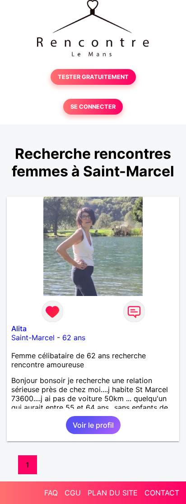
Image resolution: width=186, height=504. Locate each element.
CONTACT (161, 492)
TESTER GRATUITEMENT (93, 77)
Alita (19, 328)
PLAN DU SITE (113, 492)
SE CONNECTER (93, 106)
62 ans (73, 337)
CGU (73, 492)
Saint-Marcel (33, 337)
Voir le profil (93, 425)
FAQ (51, 492)
